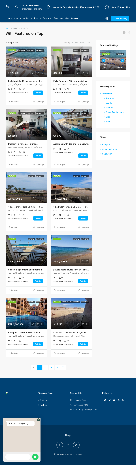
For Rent (43, 405)
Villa (108, 121)
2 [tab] (110, 72)
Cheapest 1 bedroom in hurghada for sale (73, 332)
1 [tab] (106, 72)
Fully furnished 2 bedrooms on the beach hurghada (33, 81)
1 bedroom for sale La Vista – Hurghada (27, 207)
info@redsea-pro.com (32, 9)
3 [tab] (114, 72)
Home (9, 18)
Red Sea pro (15, 102)
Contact (74, 18)
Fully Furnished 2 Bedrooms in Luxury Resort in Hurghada (81, 81)
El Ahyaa (106, 144)
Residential (107, 93)
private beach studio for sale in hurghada (73, 269)
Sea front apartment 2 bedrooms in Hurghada (30, 269)
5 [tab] (122, 72)
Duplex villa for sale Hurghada (23, 144)
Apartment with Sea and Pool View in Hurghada (76, 144)
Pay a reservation (61, 18)
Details (38, 92)
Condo (109, 103)
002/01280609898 (30, 5)
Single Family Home (115, 112)
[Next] (57, 367)
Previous (103, 60)
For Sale (43, 400)
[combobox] (81, 42)
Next (122, 60)
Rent (36, 18)
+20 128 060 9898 (80, 405)
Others (46, 18)
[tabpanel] (113, 60)
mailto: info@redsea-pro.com (85, 410)
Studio (109, 117)
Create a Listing (120, 18)
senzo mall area (109, 149)
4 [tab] (118, 72)
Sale (16, 18)
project (26, 18)
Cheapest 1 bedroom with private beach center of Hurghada (37, 332)
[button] (38, 419)
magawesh (107, 154)
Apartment (111, 98)
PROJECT (110, 107)
